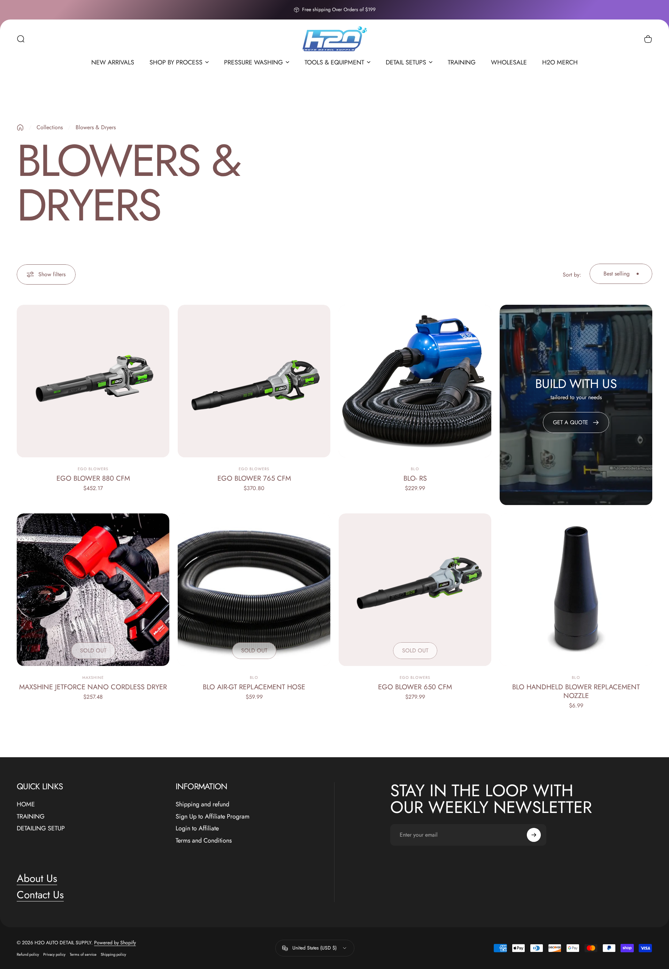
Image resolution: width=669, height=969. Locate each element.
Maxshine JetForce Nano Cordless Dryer (93, 687)
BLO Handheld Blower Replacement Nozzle (576, 691)
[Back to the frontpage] (20, 127)
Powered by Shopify (115, 942)
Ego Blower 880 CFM (93, 478)
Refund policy (28, 954)
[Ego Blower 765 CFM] (254, 381)
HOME (26, 804)
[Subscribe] (534, 835)
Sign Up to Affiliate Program (212, 817)
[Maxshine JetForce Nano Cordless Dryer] (93, 589)
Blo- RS (415, 478)
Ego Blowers (93, 469)
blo (415, 469)
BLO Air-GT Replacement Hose (254, 687)
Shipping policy (113, 954)
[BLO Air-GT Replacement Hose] (254, 589)
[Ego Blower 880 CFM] (93, 381)
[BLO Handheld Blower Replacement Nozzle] (576, 589)
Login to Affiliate (197, 828)
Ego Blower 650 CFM (415, 687)
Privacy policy (54, 954)
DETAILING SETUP (41, 828)
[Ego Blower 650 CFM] (415, 589)
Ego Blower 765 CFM (254, 478)
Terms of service (83, 954)
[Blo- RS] (415, 381)
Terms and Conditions (204, 841)
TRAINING (31, 817)
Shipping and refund (202, 804)
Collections (50, 127)
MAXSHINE (93, 677)
